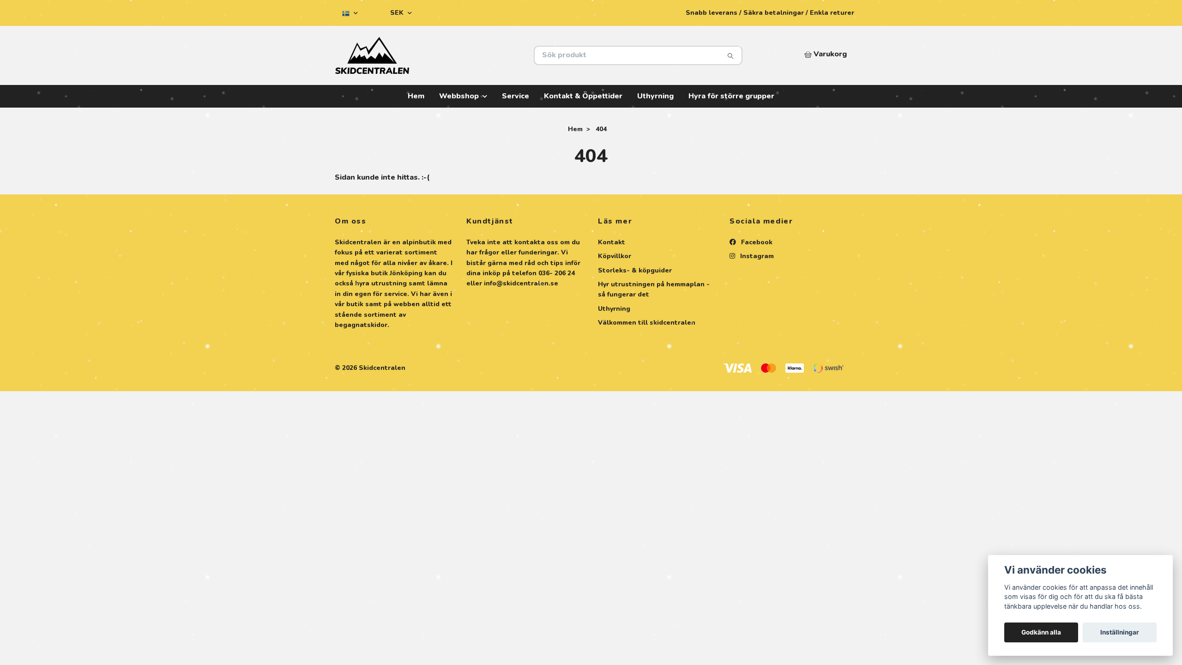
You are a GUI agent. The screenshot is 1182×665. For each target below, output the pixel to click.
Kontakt (611, 242)
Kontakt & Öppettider (583, 96)
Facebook (755, 242)
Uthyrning (655, 96)
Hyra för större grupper (731, 96)
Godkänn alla (1041, 632)
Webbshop (459, 96)
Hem (416, 96)
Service (515, 96)
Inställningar (1119, 632)
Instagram (756, 256)
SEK (397, 12)
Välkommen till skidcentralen (646, 322)
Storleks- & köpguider (635, 270)
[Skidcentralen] (463, 55)
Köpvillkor (614, 256)
